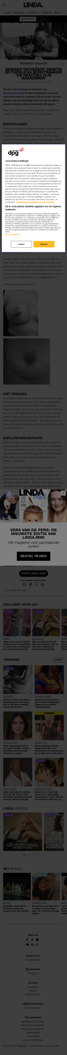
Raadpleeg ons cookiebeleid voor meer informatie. (36, 202)
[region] (33, 198)
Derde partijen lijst (12, 234)
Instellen (21, 244)
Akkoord (44, 244)
